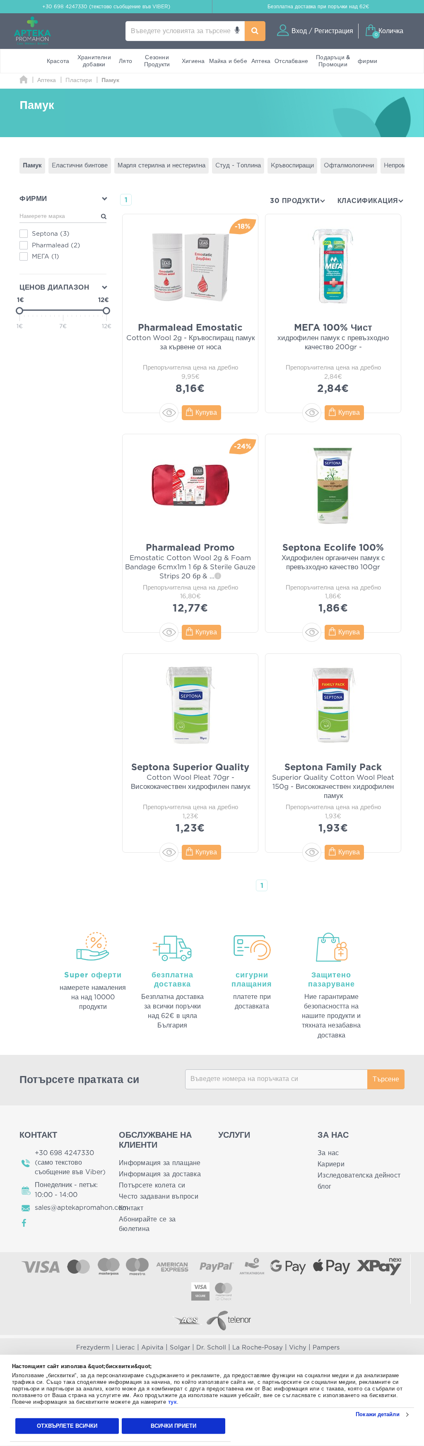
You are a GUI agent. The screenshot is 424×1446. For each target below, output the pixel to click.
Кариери (331, 1164)
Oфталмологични (349, 165)
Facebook (24, 1223)
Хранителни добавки (94, 61)
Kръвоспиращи (292, 165)
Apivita (152, 1347)
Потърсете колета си (152, 1185)
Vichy (297, 1347)
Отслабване (291, 61)
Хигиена (193, 61)
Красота (58, 61)
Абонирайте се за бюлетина (147, 1224)
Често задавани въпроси (158, 1196)
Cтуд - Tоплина (238, 165)
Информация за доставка (160, 1174)
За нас (328, 1153)
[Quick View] (168, 412)
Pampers (326, 1347)
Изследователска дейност (359, 1175)
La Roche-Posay (257, 1347)
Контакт (131, 1208)
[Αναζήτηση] (255, 31)
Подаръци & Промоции (333, 61)
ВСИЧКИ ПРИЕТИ (173, 1426)
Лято (125, 61)
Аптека (260, 61)
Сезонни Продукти (157, 61)
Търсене (386, 1079)
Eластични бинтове (80, 165)
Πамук (32, 165)
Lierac (125, 1347)
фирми (367, 61)
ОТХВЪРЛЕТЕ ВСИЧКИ (67, 1426)
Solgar (180, 1347)
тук (172, 1402)
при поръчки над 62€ (318, 6)
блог (324, 1186)
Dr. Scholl (211, 1347)
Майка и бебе (228, 61)
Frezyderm (93, 1347)
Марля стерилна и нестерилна (161, 165)
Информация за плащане (160, 1163)
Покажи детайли (377, 1414)
